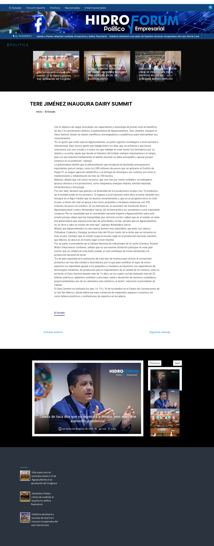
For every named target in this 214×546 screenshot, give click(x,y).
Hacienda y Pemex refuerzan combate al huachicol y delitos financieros (49, 36)
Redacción (69, 429)
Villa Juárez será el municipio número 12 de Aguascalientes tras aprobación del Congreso (54, 76)
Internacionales (95, 7)
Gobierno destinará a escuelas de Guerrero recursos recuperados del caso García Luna (133, 36)
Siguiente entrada (159, 332)
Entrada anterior (53, 332)
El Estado (15, 7)
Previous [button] (155, 363)
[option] (49, 36)
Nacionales (72, 7)
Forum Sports (35, 7)
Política (55, 7)
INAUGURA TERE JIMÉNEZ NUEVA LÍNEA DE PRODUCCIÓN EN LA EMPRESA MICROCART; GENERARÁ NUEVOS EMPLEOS (158, 73)
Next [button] (177, 363)
